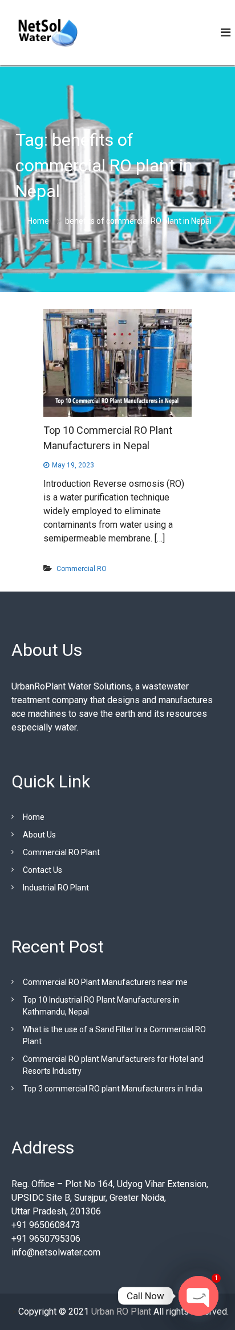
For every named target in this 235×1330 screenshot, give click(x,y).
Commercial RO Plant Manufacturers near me (105, 982)
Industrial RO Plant (56, 887)
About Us (39, 834)
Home (33, 817)
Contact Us (42, 870)
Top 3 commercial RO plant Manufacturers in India (112, 1088)
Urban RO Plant (120, 1311)
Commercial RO (81, 569)
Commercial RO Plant (61, 852)
